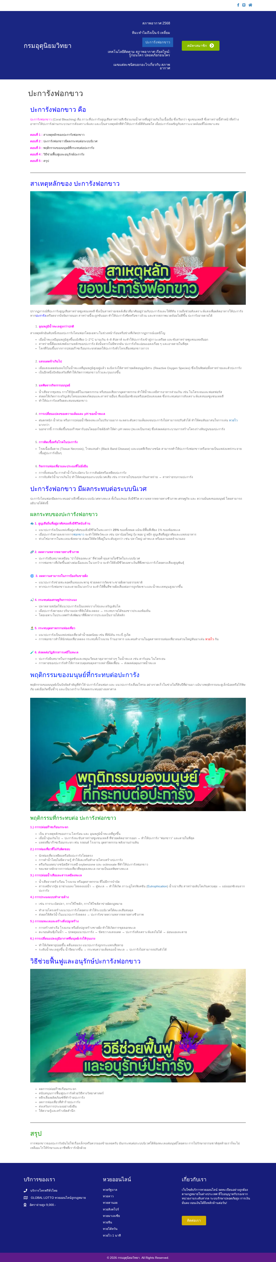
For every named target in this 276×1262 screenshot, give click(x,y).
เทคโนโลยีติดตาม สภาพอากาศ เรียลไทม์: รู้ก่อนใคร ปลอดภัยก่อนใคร (139, 53)
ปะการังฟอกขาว (157, 42)
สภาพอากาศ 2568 (156, 23)
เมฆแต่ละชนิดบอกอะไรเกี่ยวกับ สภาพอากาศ (141, 66)
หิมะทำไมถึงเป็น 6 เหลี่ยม (151, 33)
